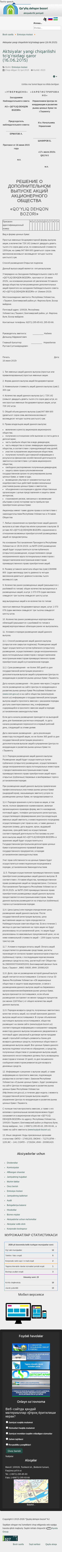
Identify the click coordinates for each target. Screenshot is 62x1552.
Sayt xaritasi (34, 1544)
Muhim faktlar (13, 1181)
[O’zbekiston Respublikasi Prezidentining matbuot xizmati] (31, 1356)
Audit (9, 1200)
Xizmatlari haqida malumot (21, 1428)
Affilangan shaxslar (16, 1172)
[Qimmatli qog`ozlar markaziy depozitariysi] (31, 1374)
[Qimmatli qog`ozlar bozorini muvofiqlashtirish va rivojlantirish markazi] (31, 1384)
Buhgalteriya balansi (16, 1205)
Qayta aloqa (51, 1544)
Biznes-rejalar (13, 1214)
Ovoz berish (12, 1186)
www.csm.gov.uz (11, 694)
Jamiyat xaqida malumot (20, 1422)
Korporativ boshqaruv (17, 1229)
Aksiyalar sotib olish (16, 1224)
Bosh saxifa (8, 34)
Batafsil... (31, 1504)
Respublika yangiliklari (19, 1445)
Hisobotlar (12, 1210)
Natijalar (9, 1456)
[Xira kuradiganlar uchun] (45, 19)
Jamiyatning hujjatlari (17, 1177)
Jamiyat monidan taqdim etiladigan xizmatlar (30, 1433)
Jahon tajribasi (15, 1439)
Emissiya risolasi (25, 34)
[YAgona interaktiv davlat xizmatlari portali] (31, 1365)
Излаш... (38, 23)
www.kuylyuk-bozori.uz (39, 1129)
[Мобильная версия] (26, 1313)
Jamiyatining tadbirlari (17, 1196)
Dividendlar (12, 1163)
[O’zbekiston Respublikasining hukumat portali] (31, 1347)
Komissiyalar (13, 1167)
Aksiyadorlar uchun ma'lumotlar (21, 1219)
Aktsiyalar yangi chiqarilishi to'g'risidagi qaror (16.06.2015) (29, 55)
